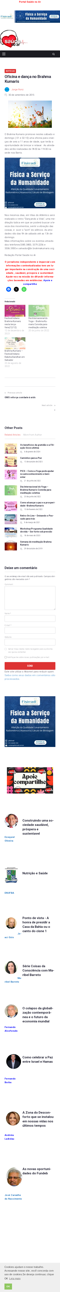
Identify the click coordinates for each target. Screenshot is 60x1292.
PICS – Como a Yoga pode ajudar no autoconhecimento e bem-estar (37, 474)
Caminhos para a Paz (31, 458)
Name (8, 613)
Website (8, 637)
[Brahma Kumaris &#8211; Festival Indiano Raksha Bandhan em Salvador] (15, 343)
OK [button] (8, 1286)
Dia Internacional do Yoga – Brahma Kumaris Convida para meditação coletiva (35, 490)
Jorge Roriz (18, 89)
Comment (9, 584)
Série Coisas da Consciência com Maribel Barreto (38, 970)
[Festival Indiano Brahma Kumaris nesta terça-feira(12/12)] (15, 311)
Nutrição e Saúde (35, 873)
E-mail (8, 625)
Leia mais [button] (14, 1278)
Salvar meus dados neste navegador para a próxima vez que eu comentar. (30, 650)
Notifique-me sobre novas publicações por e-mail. (28, 657)
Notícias (10, 71)
